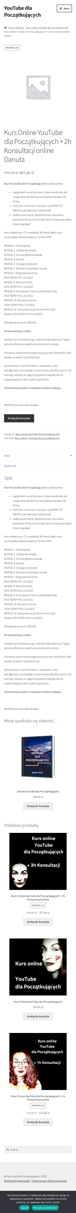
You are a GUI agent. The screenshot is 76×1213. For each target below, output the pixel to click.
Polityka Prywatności (17, 1181)
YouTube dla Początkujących (22, 11)
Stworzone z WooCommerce (49, 1181)
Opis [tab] (7, 455)
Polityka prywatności (45, 1207)
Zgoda (24, 1207)
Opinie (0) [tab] (10, 466)
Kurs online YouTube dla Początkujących (47, 27)
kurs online (21, 438)
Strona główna (16, 27)
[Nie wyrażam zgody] (71, 1202)
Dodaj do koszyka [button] (38, 806)
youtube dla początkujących (44, 438)
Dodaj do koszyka (19, 418)
